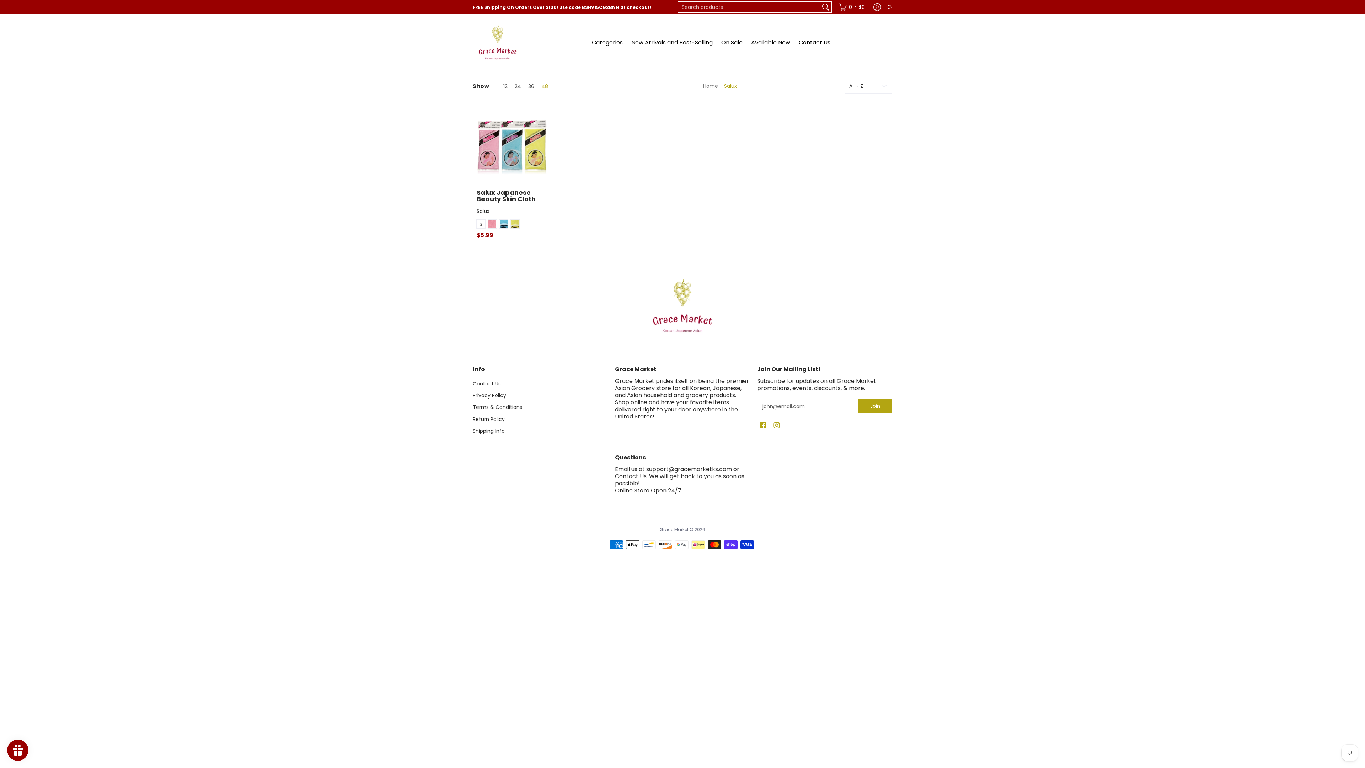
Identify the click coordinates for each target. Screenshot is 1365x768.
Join (875, 406)
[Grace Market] (498, 42)
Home (710, 86)
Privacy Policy (489, 395)
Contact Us (487, 383)
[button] (763, 425)
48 (544, 86)
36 (531, 86)
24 (518, 86)
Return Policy (489, 419)
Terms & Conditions (497, 407)
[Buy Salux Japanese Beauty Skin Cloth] (512, 147)
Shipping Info (489, 430)
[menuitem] (852, 7)
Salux (483, 211)
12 (505, 86)
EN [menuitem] (890, 7)
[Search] (825, 7)
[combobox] (749, 7)
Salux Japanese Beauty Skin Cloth (506, 195)
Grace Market (674, 530)
